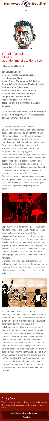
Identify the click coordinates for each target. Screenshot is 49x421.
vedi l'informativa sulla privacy (24, 413)
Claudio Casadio (13, 53)
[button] (24, 11)
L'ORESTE (9, 56)
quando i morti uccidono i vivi (23, 60)
